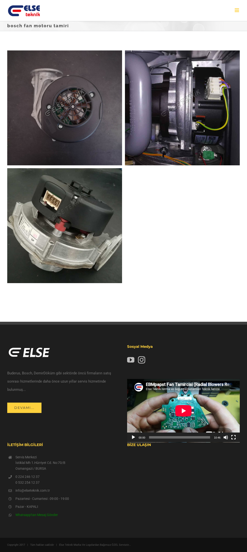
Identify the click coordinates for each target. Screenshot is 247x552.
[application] (183, 410)
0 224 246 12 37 (27, 477)
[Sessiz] (225, 437)
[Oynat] (133, 437)
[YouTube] (130, 359)
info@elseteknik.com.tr (32, 490)
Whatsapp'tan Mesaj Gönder (36, 515)
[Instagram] (141, 359)
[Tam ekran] (233, 437)
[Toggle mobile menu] (237, 10)
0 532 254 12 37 (27, 482)
